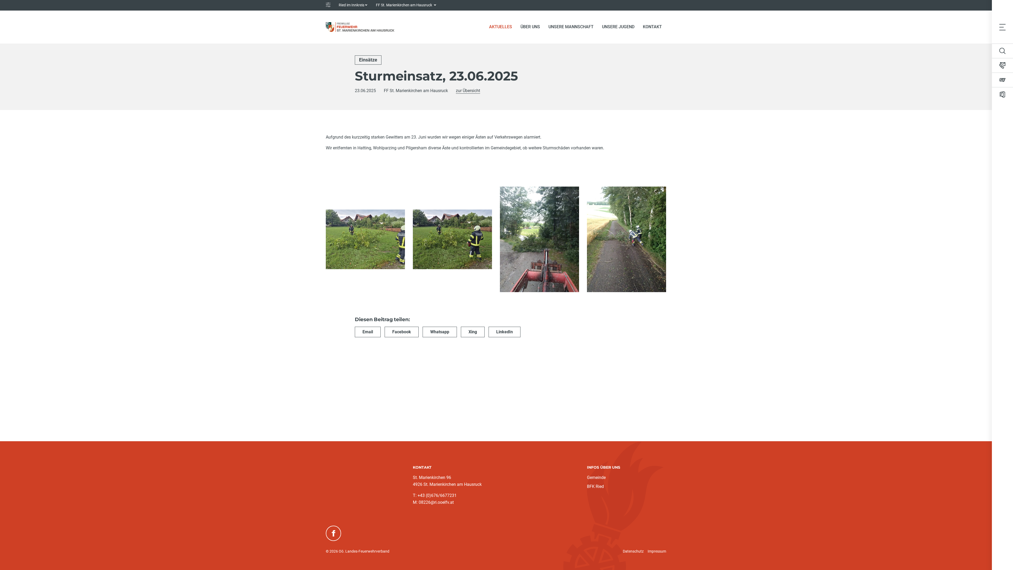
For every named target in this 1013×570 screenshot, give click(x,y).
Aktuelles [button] (500, 26)
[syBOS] (1002, 80)
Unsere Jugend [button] (618, 26)
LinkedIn (504, 331)
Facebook (401, 331)
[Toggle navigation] (1002, 27)
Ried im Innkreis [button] (351, 5)
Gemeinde (596, 477)
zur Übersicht (468, 90)
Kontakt (652, 26)
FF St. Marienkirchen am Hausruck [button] (404, 5)
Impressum (657, 551)
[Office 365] (1002, 94)
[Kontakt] (1002, 65)
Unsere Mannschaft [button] (571, 26)
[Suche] (1002, 51)
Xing (473, 331)
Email (367, 331)
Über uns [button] (530, 26)
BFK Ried (595, 486)
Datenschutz (633, 551)
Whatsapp (439, 331)
